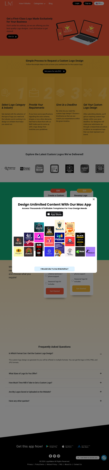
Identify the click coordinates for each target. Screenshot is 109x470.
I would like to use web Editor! (54, 269)
